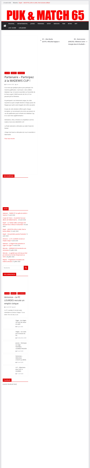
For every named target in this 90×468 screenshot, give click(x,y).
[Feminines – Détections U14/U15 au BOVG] (8, 359)
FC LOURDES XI (21, 293)
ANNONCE (13, 73)
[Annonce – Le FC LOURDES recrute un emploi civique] (15, 284)
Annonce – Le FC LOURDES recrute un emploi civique (14, 300)
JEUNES (32, 23)
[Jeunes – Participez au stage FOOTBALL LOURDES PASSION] (8, 347)
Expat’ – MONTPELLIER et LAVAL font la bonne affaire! (34, 3)
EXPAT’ (49, 23)
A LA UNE (7, 73)
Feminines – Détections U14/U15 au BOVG (21, 358)
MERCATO (57, 23)
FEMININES (41, 23)
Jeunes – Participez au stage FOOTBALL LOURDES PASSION (21, 345)
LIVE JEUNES (22, 28)
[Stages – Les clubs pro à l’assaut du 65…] (8, 335)
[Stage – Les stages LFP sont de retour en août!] (8, 323)
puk (17, 84)
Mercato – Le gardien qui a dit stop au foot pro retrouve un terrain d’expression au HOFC (15, 255)
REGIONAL (11, 23)
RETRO (70, 23)
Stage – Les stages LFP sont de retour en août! (21, 322)
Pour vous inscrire (9, 138)
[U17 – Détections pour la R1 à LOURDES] (8, 370)
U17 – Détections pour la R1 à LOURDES (20, 369)
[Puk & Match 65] (45, 10)
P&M (63, 23)
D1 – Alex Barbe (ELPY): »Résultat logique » (51, 40)
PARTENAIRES (21, 73)
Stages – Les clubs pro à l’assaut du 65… (21, 333)
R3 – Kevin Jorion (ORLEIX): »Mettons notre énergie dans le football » (76, 41)
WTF (76, 23)
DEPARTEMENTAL (22, 23)
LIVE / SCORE (12, 28)
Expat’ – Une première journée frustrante (14, 234)
